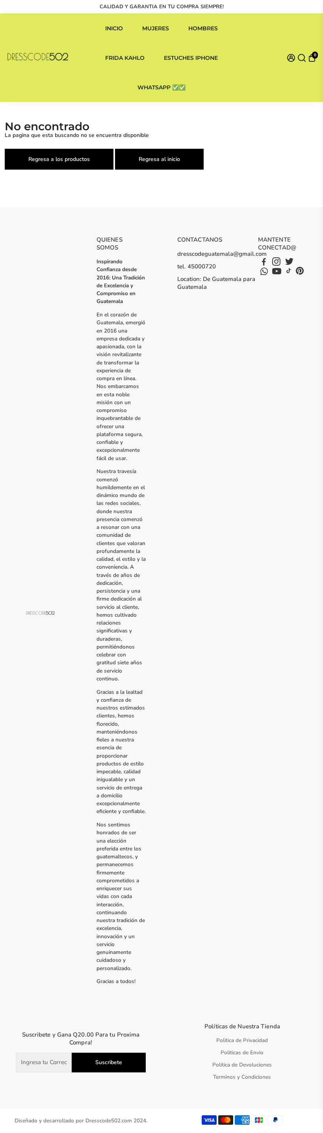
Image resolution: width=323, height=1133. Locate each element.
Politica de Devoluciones (242, 1064)
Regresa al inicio (159, 159)
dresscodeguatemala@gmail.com (222, 254)
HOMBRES (203, 28)
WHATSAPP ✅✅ (161, 87)
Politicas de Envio (242, 1052)
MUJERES (155, 28)
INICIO (114, 28)
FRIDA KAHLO (125, 57)
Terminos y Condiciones (242, 1077)
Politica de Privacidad (242, 1040)
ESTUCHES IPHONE (191, 57)
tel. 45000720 (196, 266)
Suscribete (108, 1062)
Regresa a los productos (59, 159)
